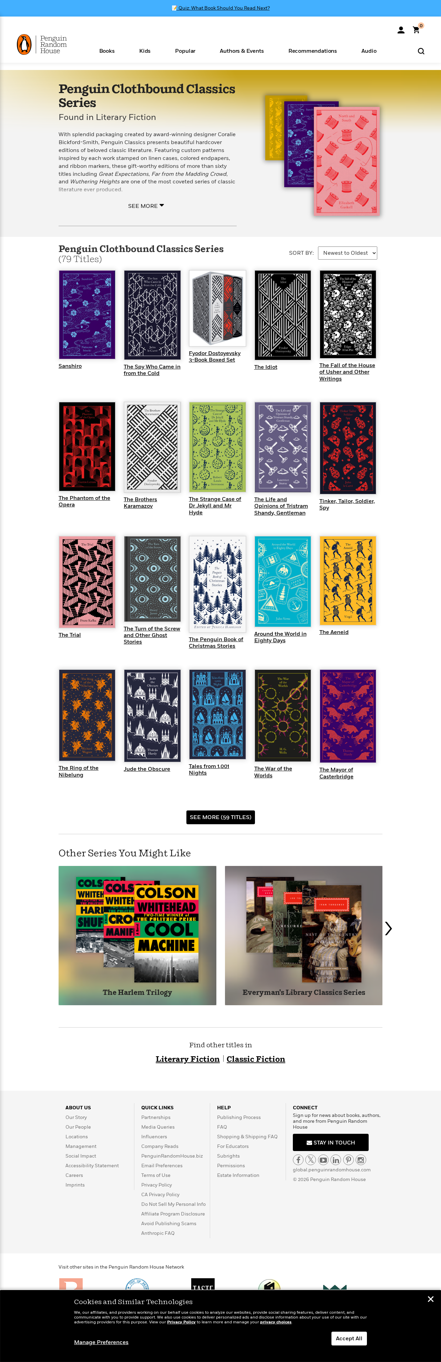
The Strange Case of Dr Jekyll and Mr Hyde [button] (215, 505)
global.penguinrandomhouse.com (332, 1170)
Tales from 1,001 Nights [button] (209, 770)
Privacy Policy (156, 1185)
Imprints (75, 1185)
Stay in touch (333, 1143)
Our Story (76, 1117)
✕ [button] (431, 1300)
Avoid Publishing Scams (168, 1223)
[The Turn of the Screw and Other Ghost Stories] (152, 578)
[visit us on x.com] (310, 1159)
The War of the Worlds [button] (273, 772)
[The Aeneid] (348, 580)
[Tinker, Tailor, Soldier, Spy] (348, 448)
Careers (74, 1175)
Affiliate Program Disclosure (173, 1214)
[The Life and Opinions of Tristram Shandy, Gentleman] (282, 447)
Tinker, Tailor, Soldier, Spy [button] (347, 504)
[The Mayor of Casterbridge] (348, 715)
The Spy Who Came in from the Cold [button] (152, 370)
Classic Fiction (256, 1060)
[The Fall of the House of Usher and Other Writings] (348, 314)
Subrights (228, 1156)
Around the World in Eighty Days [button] (280, 637)
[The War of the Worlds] (282, 715)
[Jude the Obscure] (152, 715)
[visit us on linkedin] (335, 1159)
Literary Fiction (188, 1060)
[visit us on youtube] (323, 1159)
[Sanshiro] (87, 314)
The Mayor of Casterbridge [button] (336, 773)
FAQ (222, 1127)
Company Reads (159, 1146)
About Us (78, 1107)
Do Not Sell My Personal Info (173, 1204)
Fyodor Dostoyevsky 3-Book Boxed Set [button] (214, 357)
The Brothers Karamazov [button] (140, 503)
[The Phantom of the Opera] (87, 446)
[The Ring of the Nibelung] (87, 715)
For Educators (233, 1146)
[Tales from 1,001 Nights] (217, 714)
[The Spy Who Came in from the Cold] (152, 315)
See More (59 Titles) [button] (221, 817)
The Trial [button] (70, 635)
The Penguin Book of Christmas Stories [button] (216, 643)
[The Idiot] (282, 315)
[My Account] (401, 27)
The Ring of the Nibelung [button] (79, 771)
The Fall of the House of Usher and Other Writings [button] (347, 372)
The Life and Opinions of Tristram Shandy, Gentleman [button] (281, 506)
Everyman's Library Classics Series (304, 993)
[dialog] (220, 1326)
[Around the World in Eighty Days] (282, 581)
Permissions (231, 1165)
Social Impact (80, 1156)
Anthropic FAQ (158, 1233)
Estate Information (238, 1175)
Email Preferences (162, 1165)
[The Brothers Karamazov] (152, 447)
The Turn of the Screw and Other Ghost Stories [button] (152, 635)
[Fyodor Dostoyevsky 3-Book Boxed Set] (217, 308)
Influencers (154, 1136)
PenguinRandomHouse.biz (172, 1156)
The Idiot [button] (265, 367)
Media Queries (158, 1127)
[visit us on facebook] (298, 1159)
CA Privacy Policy (160, 1194)
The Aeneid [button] (334, 632)
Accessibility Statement (92, 1165)
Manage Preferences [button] (101, 1342)
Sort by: (301, 253)
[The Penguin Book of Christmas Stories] (217, 584)
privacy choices (275, 1322)
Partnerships (156, 1117)
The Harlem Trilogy (137, 993)
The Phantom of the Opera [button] (84, 501)
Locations (76, 1136)
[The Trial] (87, 581)
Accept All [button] (349, 1338)
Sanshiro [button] (70, 366)
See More (143, 205)
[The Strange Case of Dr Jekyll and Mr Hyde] (217, 447)
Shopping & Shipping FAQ (247, 1136)
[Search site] (421, 51)
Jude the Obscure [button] (147, 769)
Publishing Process (239, 1117)
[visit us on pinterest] (348, 1159)
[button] (107, 50)
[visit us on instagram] (361, 1159)
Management (80, 1146)
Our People (78, 1127)
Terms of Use (156, 1175)
